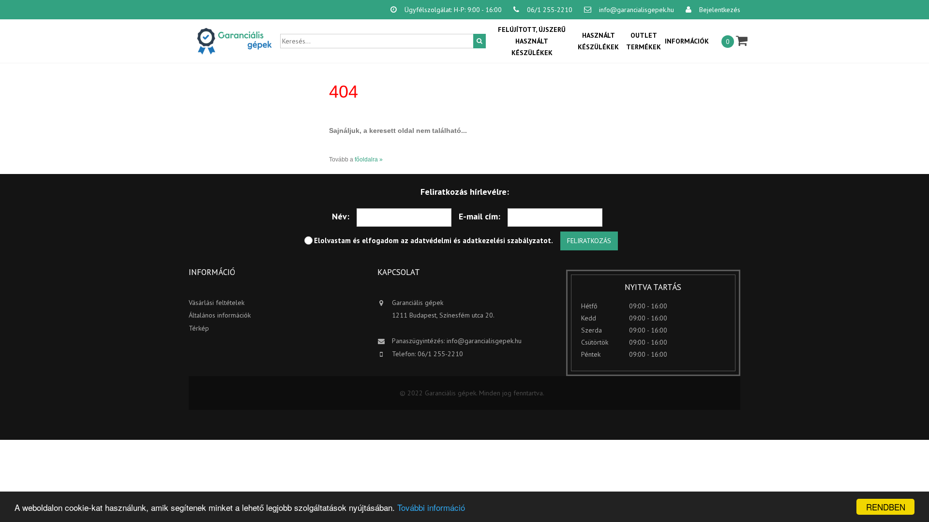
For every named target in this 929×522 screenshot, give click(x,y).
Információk (687, 41)
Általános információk (220, 315)
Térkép (199, 328)
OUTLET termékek (643, 41)
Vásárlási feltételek (216, 302)
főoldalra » (369, 159)
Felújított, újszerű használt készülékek (532, 41)
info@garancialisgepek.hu (484, 340)
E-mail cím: (479, 216)
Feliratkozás (589, 240)
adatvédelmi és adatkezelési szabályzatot (480, 240)
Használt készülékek (598, 41)
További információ (431, 507)
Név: (340, 216)
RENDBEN (885, 507)
